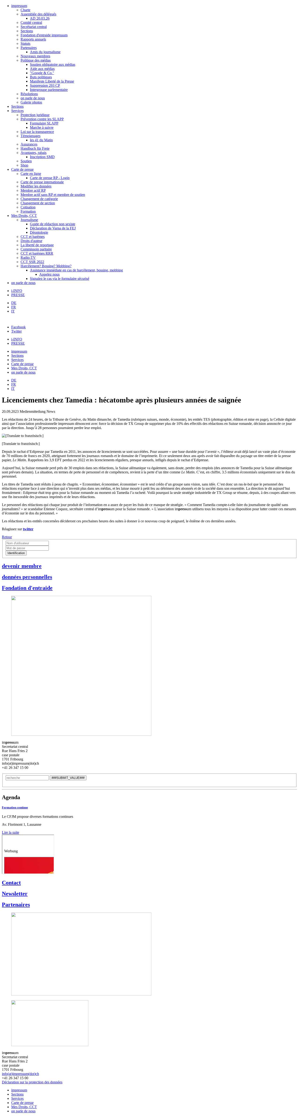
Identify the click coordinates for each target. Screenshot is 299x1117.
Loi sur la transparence (37, 132)
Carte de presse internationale (42, 182)
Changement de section (38, 203)
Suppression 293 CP (45, 85)
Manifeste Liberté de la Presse (52, 81)
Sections (27, 31)
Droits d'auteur (31, 241)
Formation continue (15, 807)
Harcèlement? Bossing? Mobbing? (46, 266)
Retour (7, 537)
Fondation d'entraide (27, 588)
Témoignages (30, 136)
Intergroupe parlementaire (49, 90)
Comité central (31, 22)
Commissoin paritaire (36, 249)
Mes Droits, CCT (24, 216)
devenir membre (22, 566)
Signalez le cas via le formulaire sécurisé (59, 279)
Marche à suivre (41, 127)
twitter (28, 529)
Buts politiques (41, 77)
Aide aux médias (42, 69)
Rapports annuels (33, 39)
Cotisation (28, 207)
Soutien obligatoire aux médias (52, 64)
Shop (24, 165)
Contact (11, 883)
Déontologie (39, 232)
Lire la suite (10, 832)
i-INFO (16, 291)
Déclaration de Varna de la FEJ (53, 228)
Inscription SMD (42, 157)
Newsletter (15, 894)
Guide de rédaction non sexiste (52, 224)
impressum (19, 6)
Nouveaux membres (35, 56)
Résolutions (29, 94)
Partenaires (29, 48)
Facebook (18, 327)
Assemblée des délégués (38, 14)
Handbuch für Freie (35, 148)
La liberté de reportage (37, 245)
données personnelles (27, 577)
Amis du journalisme (45, 52)
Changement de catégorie (39, 199)
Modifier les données (36, 186)
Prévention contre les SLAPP (42, 119)
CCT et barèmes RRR (37, 253)
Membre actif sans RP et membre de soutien (53, 195)
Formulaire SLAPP (44, 123)
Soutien (26, 161)
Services (17, 111)
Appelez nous (49, 274)
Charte (25, 10)
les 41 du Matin (41, 140)
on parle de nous (33, 98)
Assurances (29, 144)
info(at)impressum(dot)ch (20, 1074)
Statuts (25, 43)
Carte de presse (22, 169)
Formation (28, 211)
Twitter (16, 331)
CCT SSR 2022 (32, 262)
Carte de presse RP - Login (50, 178)
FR (13, 307)
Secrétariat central (34, 27)
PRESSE (18, 295)
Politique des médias (36, 60)
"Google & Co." (42, 73)
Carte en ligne (31, 174)
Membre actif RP (33, 190)
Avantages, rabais (33, 153)
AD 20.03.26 (40, 18)
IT (13, 311)
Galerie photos (31, 102)
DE (13, 303)
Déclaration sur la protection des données (32, 1082)
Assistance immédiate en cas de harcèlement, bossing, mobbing (76, 270)
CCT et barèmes (33, 237)
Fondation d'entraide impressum (44, 35)
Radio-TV (28, 258)
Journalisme (29, 220)
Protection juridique (35, 115)
